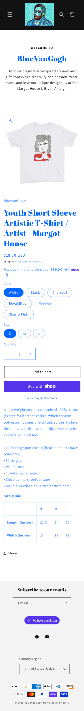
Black (35, 292)
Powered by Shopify (56, 702)
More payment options (42, 398)
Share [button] (12, 553)
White (14, 292)
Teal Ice (48, 304)
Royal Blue (18, 303)
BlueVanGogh (34, 702)
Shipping (9, 261)
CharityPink (18, 314)
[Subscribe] (65, 603)
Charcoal (59, 292)
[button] (9, 14)
